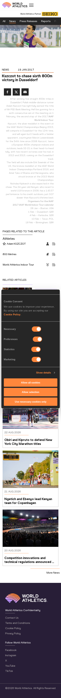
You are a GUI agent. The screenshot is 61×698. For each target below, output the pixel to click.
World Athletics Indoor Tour (18, 264)
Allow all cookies (30, 382)
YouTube (10, 665)
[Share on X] (16, 92)
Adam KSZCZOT (16, 243)
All (4, 21)
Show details (43, 372)
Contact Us (12, 617)
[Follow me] (4, 244)
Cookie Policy (12, 314)
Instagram (10, 655)
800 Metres (9, 254)
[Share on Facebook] (7, 92)
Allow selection (30, 392)
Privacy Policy (13, 633)
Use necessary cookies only (30, 401)
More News (53, 572)
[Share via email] (25, 92)
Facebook (10, 650)
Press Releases (28, 21)
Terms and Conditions (17, 623)
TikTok (9, 671)
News (12, 21)
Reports (46, 21)
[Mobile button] (31, 5)
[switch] (37, 339)
